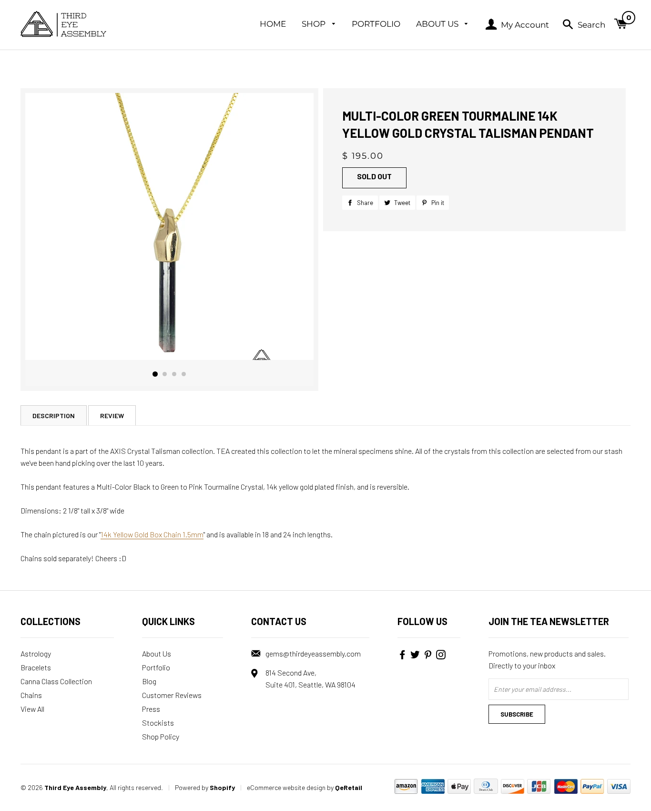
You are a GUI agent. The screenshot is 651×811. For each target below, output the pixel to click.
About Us (438, 24)
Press (151, 708)
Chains (31, 694)
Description (53, 415)
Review (112, 415)
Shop (314, 24)
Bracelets (35, 667)
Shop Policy (160, 736)
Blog (149, 681)
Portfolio (376, 24)
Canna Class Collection (56, 681)
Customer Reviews (172, 694)
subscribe (516, 714)
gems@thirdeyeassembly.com (313, 653)
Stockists (158, 722)
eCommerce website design (286, 787)
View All (32, 708)
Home (273, 24)
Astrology (35, 653)
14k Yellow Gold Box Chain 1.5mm (152, 534)
